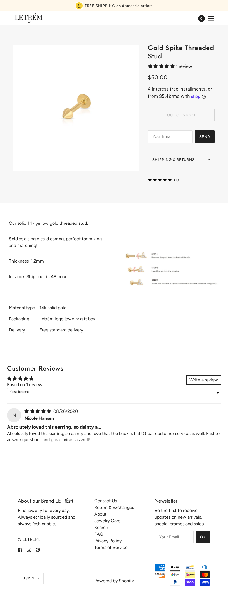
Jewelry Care (107, 520)
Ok (203, 537)
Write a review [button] (203, 380)
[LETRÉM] (28, 18)
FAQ (98, 534)
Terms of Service (111, 547)
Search (101, 527)
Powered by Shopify (114, 580)
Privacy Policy (108, 540)
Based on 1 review (25, 384)
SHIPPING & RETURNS (173, 160)
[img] (38, 411)
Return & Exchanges (114, 507)
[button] (162, 66)
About (100, 514)
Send (204, 136)
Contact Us (105, 500)
